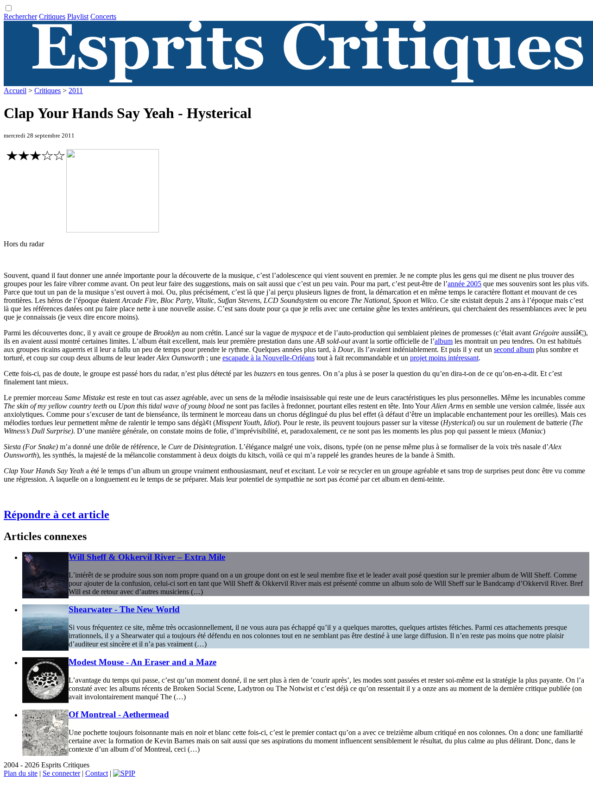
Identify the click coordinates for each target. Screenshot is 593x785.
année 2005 (464, 284)
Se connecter (61, 773)
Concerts (103, 16)
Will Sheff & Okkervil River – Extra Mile (147, 557)
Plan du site (21, 773)
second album (514, 349)
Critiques (52, 16)
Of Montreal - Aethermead (119, 714)
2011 (76, 90)
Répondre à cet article (56, 515)
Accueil (15, 90)
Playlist (77, 16)
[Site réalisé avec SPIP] (124, 773)
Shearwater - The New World (124, 609)
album (444, 341)
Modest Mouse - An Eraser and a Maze (142, 662)
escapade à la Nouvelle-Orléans (268, 358)
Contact (96, 773)
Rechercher (20, 16)
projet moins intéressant (444, 358)
